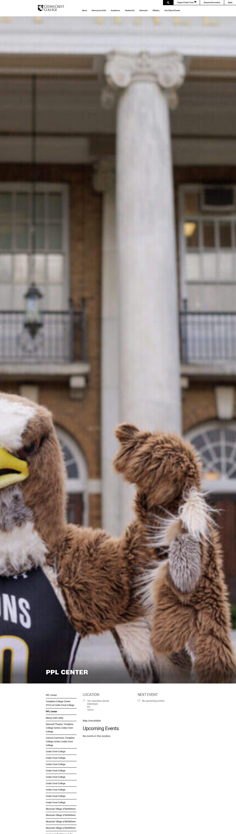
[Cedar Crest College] (51, 8)
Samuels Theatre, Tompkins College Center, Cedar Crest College (59, 728)
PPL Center (51, 695)
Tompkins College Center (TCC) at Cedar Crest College (60, 703)
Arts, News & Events (172, 10)
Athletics (156, 10)
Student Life (129, 10)
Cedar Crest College (55, 751)
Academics (115, 10)
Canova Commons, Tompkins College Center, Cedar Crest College (60, 741)
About (84, 10)
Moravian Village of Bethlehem (61, 808)
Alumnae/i (143, 10)
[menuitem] (84, 13)
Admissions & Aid (99, 10)
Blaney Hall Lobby (54, 717)
